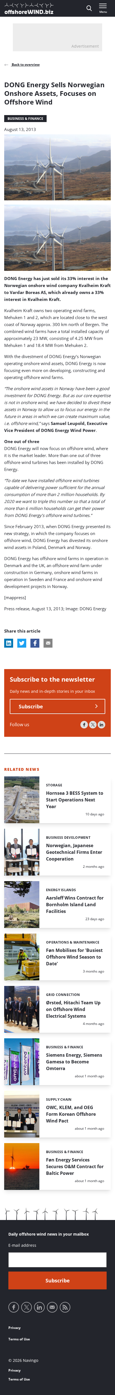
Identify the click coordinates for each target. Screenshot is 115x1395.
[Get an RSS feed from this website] (65, 1307)
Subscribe (31, 706)
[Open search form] (89, 8)
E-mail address (22, 1245)
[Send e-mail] (52, 1307)
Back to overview (25, 64)
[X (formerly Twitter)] (93, 724)
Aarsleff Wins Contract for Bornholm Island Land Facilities (75, 904)
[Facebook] (84, 724)
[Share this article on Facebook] (34, 643)
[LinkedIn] (101, 724)
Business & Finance (25, 118)
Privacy (14, 1327)
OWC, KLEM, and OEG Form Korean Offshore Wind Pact (71, 1114)
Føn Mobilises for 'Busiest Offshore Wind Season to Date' (74, 957)
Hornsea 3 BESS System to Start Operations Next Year (74, 800)
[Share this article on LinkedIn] (8, 643)
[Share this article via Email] (48, 643)
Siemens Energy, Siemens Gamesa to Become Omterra (74, 1061)
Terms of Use (19, 1339)
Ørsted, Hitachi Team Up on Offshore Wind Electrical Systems (73, 1009)
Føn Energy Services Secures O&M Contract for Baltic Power (75, 1166)
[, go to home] (29, 8)
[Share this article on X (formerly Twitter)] (21, 643)
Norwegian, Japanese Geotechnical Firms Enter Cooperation (74, 852)
